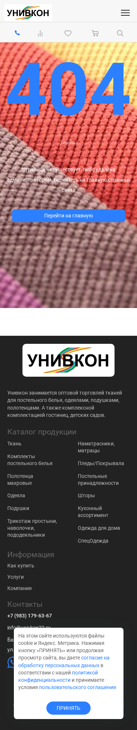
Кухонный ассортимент (93, 511)
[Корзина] (95, 33)
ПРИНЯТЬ (68, 708)
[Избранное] (69, 33)
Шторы (86, 495)
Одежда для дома (99, 528)
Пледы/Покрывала (101, 463)
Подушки (18, 508)
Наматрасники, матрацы (96, 447)
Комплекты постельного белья (30, 459)
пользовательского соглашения (77, 687)
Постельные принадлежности (98, 479)
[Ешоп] (28, 12)
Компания (19, 588)
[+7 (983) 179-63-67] (17, 33)
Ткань (14, 443)
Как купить (20, 566)
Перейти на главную (68, 215)
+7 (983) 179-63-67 (29, 616)
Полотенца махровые (20, 479)
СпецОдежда (93, 541)
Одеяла (16, 495)
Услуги (15, 577)
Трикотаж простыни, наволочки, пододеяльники (32, 528)
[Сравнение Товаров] (41, 33)
